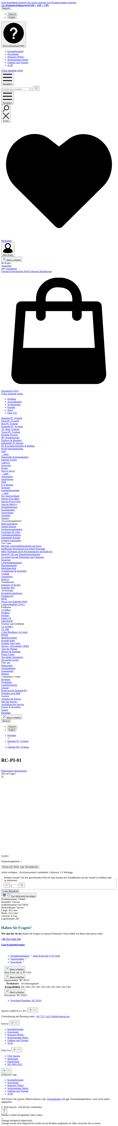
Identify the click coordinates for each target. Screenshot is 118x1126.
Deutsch (12, 14)
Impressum (12, 1058)
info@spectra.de (61, 1016)
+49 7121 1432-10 (44, 1016)
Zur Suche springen (37, 2)
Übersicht (6, 271)
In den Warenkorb (10, 891)
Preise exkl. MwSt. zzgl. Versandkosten (20, 867)
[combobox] (15, 89)
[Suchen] (31, 89)
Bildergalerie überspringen (14, 771)
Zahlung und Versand (17, 62)
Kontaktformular (15, 51)
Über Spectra (13, 1056)
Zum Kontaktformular (13, 944)
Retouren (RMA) (15, 57)
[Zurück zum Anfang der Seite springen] (4, 1111)
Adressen (34, 271)
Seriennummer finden (17, 59)
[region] (59, 812)
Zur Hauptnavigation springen (61, 2)
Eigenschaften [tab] (17, 959)
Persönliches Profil (20, 271)
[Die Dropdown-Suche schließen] (36, 88)
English (12, 17)
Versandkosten (54, 1099)
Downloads (13, 54)
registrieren (11, 268)
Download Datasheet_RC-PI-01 (26, 1000)
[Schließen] (2, 1118)
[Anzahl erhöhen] (22, 885)
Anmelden (6, 266)
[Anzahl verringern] (7, 885)
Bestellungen (45, 271)
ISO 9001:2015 (14, 1064)
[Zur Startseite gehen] (12, 70)
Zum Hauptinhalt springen (14, 2)
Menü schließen (14, 260)
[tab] (35, 956)
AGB (10, 65)
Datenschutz (13, 1061)
